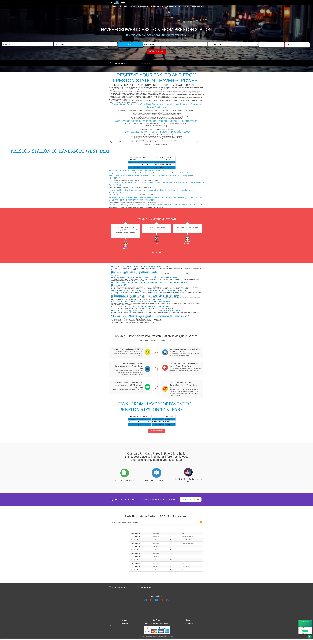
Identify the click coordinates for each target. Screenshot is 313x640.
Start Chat (305, 630)
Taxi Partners (170, 6)
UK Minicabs (125, 623)
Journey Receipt (143, 6)
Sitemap (166, 623)
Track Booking (117, 6)
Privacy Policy (159, 623)
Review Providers (129, 6)
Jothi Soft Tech (167, 636)
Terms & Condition (150, 623)
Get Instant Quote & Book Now (191, 499)
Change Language (156, 6)
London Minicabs (188, 623)
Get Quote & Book (156, 51)
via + (130, 45)
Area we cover (195, 6)
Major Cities (183, 6)
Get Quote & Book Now (156, 430)
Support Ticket (146, 63)
